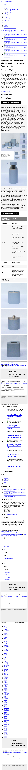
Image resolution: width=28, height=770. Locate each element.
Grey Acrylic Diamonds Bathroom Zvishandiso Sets (15, 436)
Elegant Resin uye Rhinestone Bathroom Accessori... (13, 426)
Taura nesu (6, 20)
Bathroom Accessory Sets (13, 9)
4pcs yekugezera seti (21, 532)
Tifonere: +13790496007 (6, 1)
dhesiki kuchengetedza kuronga (8, 532)
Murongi (9, 12)
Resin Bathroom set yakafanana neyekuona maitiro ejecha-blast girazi (12, 363)
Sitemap (2, 531)
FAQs (5, 16)
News (5, 13)
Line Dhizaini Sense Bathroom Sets (13, 455)
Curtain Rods (19, 534)
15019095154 (7, 574)
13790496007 (7, 572)
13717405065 (7, 577)
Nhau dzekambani (11, 15)
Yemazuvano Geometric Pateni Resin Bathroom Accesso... (14, 466)
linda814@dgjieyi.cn (12, 514)
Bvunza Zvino (4, 528)
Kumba (5, 6)
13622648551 (7, 579)
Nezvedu (6, 17)
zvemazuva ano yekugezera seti (8, 534)
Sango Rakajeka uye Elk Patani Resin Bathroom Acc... (14, 416)
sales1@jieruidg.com (8, 560)
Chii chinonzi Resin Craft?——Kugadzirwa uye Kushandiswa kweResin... (15, 495)
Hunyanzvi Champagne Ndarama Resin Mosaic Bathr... (14, 446)
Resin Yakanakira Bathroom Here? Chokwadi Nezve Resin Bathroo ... (14, 490)
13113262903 (7, 547)
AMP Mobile (8, 531)
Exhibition (9, 19)
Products (6, 8)
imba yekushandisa (14, 535)
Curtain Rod (9, 11)
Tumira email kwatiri (5, 91)
